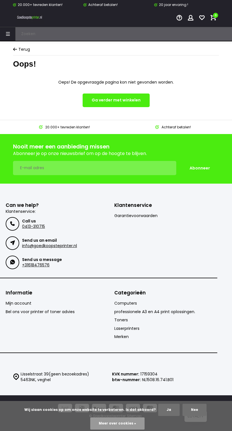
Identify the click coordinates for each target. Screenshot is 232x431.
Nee (194, 409)
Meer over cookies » (117, 423)
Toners (121, 320)
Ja (169, 409)
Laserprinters (126, 328)
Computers (125, 303)
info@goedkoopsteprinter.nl (49, 246)
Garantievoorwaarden (136, 215)
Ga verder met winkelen (116, 100)
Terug (24, 49)
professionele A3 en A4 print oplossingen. (154, 312)
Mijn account (18, 303)
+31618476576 (36, 265)
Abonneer (200, 168)
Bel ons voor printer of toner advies (40, 312)
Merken (121, 336)
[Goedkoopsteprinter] (30, 18)
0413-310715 (33, 226)
